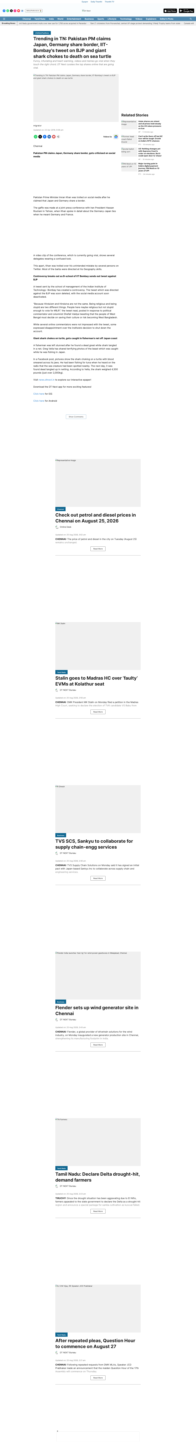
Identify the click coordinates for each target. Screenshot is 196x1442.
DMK (70, 702)
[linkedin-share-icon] (49, 138)
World (60, 19)
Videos (138, 19)
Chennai (27, 19)
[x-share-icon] (40, 138)
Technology (126, 19)
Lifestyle (112, 19)
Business (89, 19)
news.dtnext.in (47, 379)
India (51, 19)
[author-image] (57, 527)
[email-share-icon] (54, 138)
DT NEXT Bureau (68, 690)
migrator (37, 125)
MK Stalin (89, 702)
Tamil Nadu (39, 19)
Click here (38, 393)
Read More (98, 549)
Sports (100, 19)
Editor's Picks (166, 19)
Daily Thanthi (96, 2)
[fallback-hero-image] (129, 124)
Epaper (85, 2)
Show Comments (76, 417)
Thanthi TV (109, 2)
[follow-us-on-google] (116, 136)
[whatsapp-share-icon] (35, 138)
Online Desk (65, 527)
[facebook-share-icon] (45, 138)
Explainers (151, 19)
